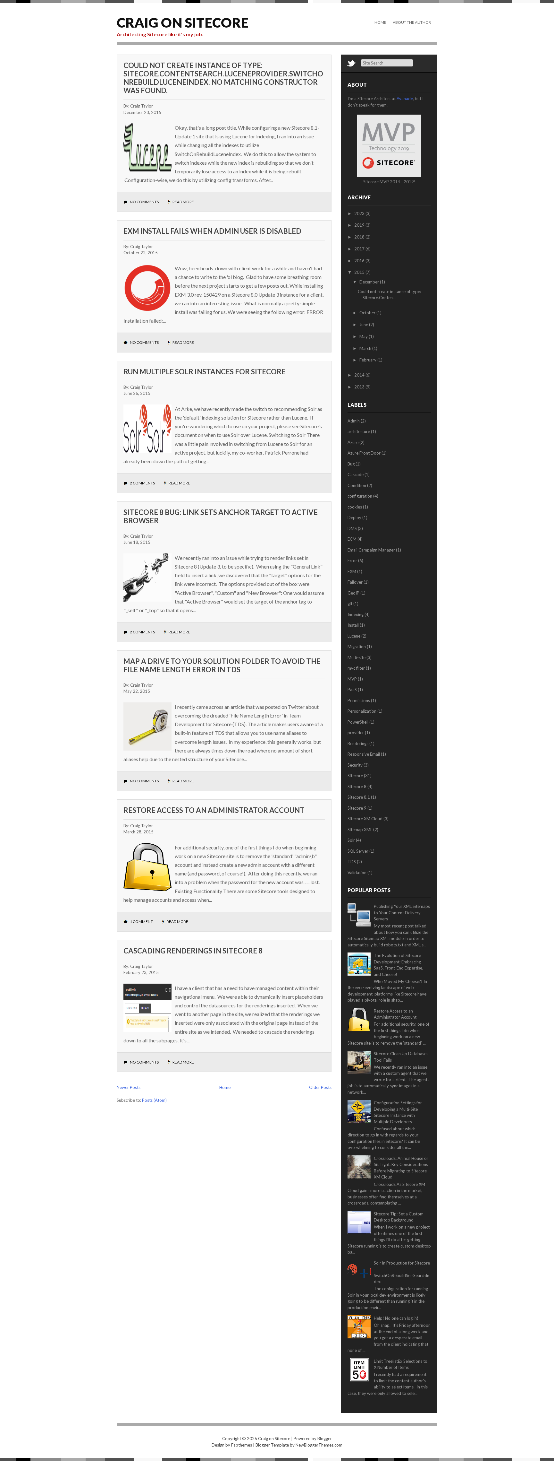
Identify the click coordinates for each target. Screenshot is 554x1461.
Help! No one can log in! (396, 1318)
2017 (359, 248)
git (350, 603)
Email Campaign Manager (371, 549)
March (365, 348)
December (369, 281)
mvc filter (356, 668)
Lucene (354, 636)
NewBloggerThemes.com (319, 1445)
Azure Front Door (364, 453)
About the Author (412, 22)
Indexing (356, 614)
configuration (360, 496)
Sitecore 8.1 (359, 797)
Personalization (362, 711)
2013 (359, 386)
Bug (351, 463)
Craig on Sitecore (182, 22)
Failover (355, 582)
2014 (359, 375)
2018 (359, 236)
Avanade (405, 98)
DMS (352, 528)
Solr (351, 840)
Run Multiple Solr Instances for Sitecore (204, 371)
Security (355, 765)
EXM (352, 571)
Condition (357, 485)
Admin (354, 420)
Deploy (354, 517)
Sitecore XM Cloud (365, 818)
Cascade (356, 474)
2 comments (142, 483)
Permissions (359, 700)
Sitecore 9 (357, 808)
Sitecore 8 (357, 786)
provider (356, 732)
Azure (353, 442)
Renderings (358, 743)
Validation (357, 872)
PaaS (352, 689)
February (368, 359)
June (364, 324)
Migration (357, 646)
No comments (144, 201)
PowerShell (358, 722)
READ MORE (183, 201)
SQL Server (358, 851)
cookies (355, 506)
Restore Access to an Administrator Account (214, 810)
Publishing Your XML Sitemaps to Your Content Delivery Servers (402, 912)
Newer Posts (128, 1087)
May (364, 336)
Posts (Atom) (154, 1100)
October (367, 312)
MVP (352, 679)
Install (353, 625)
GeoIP (353, 593)
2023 (359, 213)
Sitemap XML (360, 829)
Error (352, 560)
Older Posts (320, 1087)
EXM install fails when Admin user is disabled (212, 231)
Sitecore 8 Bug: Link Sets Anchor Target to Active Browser (220, 516)
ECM (352, 539)
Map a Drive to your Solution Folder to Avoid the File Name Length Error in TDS (222, 665)
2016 (359, 260)
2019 (359, 225)
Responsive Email (364, 754)
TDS (352, 861)
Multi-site (356, 657)
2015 (359, 272)
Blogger (324, 1438)
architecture (359, 431)
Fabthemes (241, 1445)
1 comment (141, 921)
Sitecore (355, 775)
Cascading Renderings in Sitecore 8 (193, 950)
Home (380, 22)
